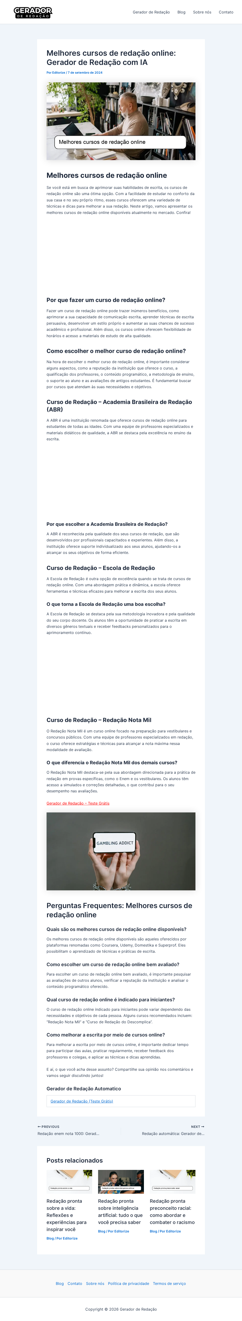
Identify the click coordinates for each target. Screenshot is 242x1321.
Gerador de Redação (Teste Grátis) (82, 1101)
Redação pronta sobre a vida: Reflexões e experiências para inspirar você (66, 1215)
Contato (226, 12)
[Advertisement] (121, 255)
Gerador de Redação (81, 12)
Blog (181, 12)
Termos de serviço (169, 1283)
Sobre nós (202, 12)
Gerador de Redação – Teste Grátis (78, 803)
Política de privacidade (128, 1283)
